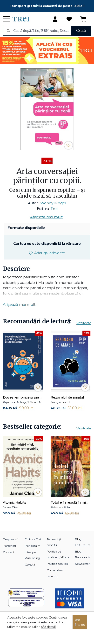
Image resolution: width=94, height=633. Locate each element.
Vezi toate (83, 323)
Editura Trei (33, 539)
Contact (8, 552)
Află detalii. (48, 627)
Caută (81, 30)
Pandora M (32, 545)
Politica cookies (57, 564)
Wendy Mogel (53, 203)
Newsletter (82, 564)
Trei (54, 208)
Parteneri (9, 545)
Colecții (30, 564)
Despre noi (10, 539)
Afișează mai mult (46, 217)
